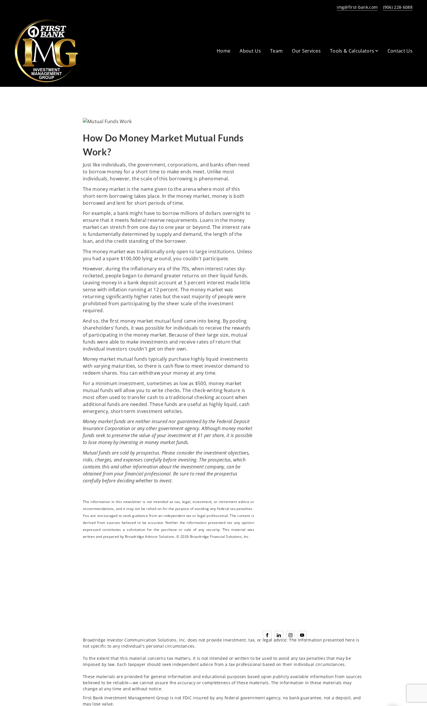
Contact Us (399, 51)
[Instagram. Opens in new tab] (290, 635)
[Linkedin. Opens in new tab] (278, 635)
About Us (250, 51)
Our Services (306, 51)
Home (223, 51)
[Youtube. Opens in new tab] (302, 635)
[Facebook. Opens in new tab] (267, 635)
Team (276, 51)
